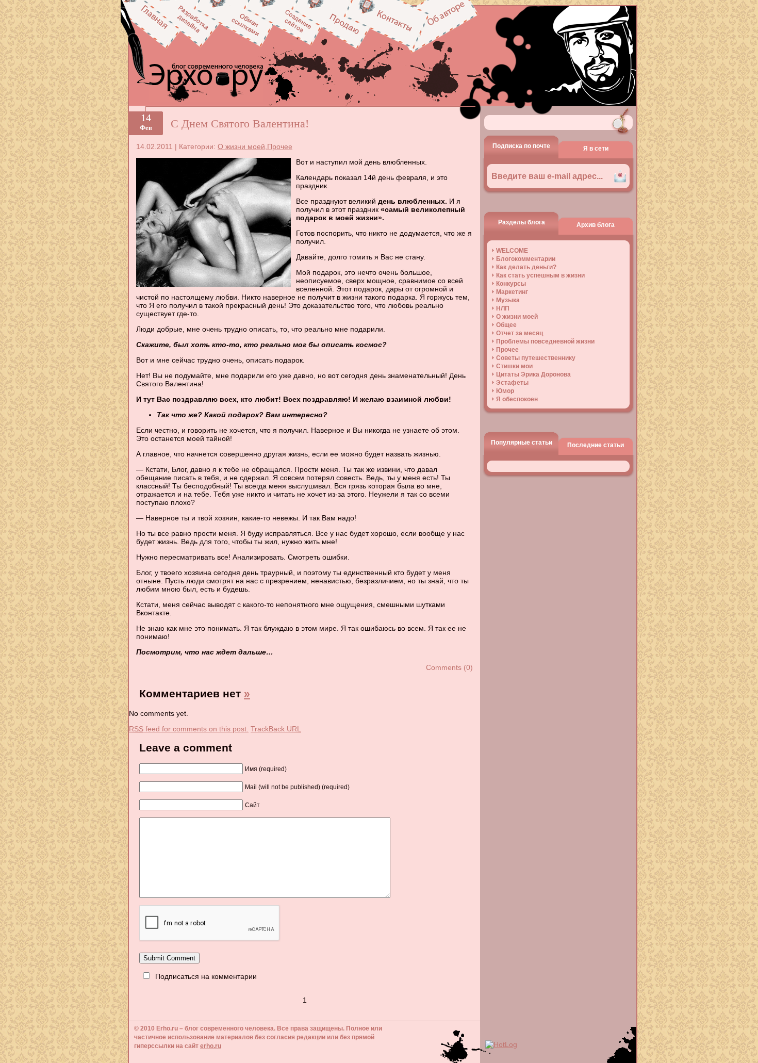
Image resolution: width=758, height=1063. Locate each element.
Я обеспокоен (517, 399)
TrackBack (276, 729)
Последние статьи (595, 445)
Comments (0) (449, 667)
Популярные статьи (521, 442)
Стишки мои (514, 366)
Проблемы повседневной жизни (545, 341)
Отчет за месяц (519, 333)
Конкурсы (511, 283)
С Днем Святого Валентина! (240, 123)
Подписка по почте (521, 146)
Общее (506, 325)
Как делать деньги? (526, 267)
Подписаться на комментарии (206, 976)
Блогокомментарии (525, 259)
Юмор (505, 391)
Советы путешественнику (535, 358)
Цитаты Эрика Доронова (533, 374)
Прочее (279, 146)
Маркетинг (512, 292)
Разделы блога (521, 222)
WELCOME (512, 250)
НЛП (502, 308)
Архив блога (595, 224)
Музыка (508, 300)
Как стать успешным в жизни (540, 275)
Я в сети (595, 148)
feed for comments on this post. (189, 729)
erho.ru (210, 1046)
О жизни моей (241, 146)
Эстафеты (512, 382)
